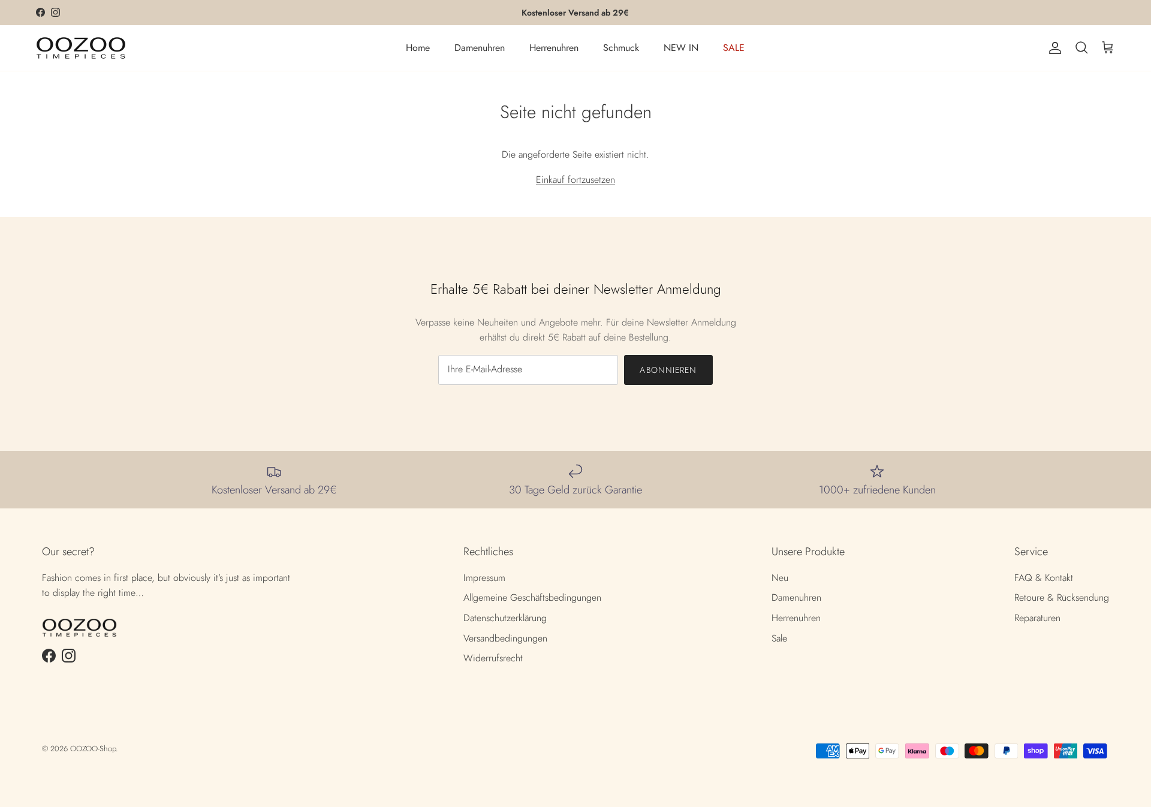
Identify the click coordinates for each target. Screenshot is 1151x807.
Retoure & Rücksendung (1061, 597)
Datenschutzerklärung (505, 618)
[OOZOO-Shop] (81, 48)
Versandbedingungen (505, 638)
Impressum (484, 578)
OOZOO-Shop (93, 748)
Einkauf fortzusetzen (575, 179)
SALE (734, 48)
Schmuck (621, 48)
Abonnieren (668, 370)
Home (418, 48)
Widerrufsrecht (493, 658)
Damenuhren (479, 48)
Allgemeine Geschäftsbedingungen (532, 597)
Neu (780, 578)
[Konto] (1052, 48)
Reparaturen (1037, 618)
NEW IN (681, 48)
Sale (779, 638)
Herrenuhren (553, 48)
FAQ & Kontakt (1043, 578)
